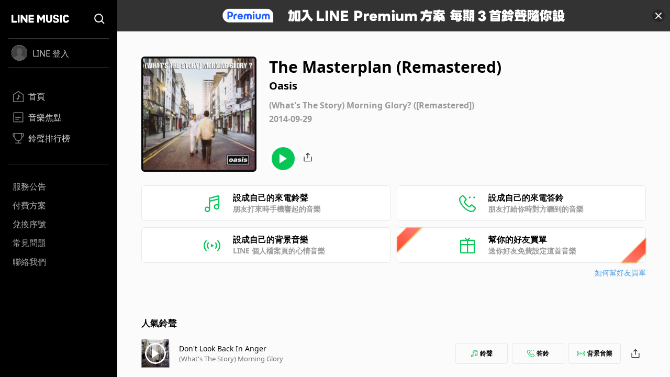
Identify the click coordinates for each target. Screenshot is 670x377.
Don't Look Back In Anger (222, 348)
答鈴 (543, 353)
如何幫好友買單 (620, 273)
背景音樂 (599, 353)
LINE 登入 (50, 53)
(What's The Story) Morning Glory (231, 358)
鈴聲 (486, 353)
